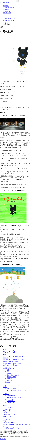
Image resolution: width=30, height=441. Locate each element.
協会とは (6, 6)
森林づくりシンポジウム (14, 397)
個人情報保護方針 (8, 423)
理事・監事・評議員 (13, 375)
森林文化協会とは (8, 368)
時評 (4, 354)
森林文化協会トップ (9, 18)
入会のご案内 (7, 11)
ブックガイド (7, 407)
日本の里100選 (11, 402)
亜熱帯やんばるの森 (9, 353)
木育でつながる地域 (9, 351)
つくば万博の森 (11, 395)
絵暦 (4, 22)
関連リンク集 (7, 416)
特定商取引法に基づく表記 (11, 428)
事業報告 (9, 378)
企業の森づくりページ (10, 382)
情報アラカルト (8, 405)
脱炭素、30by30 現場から (11, 361)
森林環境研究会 (11, 377)
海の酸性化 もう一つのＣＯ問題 (13, 359)
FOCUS (5, 358)
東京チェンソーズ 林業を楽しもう (14, 356)
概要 (8, 370)
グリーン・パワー (8, 7)
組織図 (9, 373)
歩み (8, 371)
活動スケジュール (12, 380)
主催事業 (6, 9)
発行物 (5, 387)
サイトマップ (7, 419)
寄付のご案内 (7, 13)
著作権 (5, 421)
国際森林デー (11, 401)
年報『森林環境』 (12, 388)
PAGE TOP (3, 439)
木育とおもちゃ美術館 (10, 365)
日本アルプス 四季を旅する (12, 363)
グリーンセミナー (12, 399)
